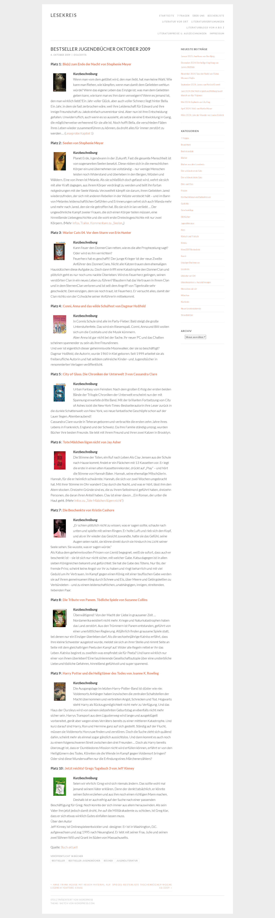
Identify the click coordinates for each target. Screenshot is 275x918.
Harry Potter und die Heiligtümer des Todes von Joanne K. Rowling (111, 673)
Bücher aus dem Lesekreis (192, 164)
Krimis (184, 243)
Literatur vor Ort (175, 21)
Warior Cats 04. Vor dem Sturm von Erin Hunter (97, 232)
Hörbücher (185, 217)
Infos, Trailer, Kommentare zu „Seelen (97, 223)
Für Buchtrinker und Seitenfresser (196, 197)
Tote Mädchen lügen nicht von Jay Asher (92, 442)
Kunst (183, 256)
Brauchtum (186, 144)
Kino (183, 230)
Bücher (78, 856)
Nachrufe (185, 302)
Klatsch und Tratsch (190, 236)
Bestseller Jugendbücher (84, 860)
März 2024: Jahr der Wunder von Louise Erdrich (202, 115)
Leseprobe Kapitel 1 (78, 133)
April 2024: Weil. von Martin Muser (196, 108)
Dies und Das (187, 184)
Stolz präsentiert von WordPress (72, 899)
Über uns (199, 15)
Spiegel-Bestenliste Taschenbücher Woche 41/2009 (142, 886)
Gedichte (185, 203)
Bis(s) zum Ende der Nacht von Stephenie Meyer (97, 64)
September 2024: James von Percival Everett (200, 84)
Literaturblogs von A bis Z (205, 27)
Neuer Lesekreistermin (191, 308)
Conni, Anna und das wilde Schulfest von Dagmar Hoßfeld (104, 306)
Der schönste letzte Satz (191, 177)
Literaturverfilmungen (207, 21)
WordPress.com (84, 903)
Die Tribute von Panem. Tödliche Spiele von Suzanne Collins (105, 600)
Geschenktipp (187, 210)
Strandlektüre (187, 315)
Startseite (166, 15)
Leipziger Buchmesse (190, 262)
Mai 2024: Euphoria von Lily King (195, 102)
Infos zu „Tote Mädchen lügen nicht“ (98, 500)
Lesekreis (64, 15)
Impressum (217, 33)
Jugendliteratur (127, 860)
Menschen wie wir (189, 289)
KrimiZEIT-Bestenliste (190, 249)
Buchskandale (187, 151)
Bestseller (58, 860)
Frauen (184, 190)
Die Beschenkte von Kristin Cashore (88, 510)
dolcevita (80, 55)
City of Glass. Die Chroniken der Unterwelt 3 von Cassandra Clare (110, 374)
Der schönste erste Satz (191, 171)
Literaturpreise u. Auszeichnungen (182, 33)
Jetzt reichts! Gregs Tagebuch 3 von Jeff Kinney (99, 768)
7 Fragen (183, 15)
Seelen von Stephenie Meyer (83, 143)
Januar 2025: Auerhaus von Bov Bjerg (197, 56)
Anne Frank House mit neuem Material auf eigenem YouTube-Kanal (81, 886)
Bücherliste (216, 15)
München (185, 295)
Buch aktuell (69, 847)
